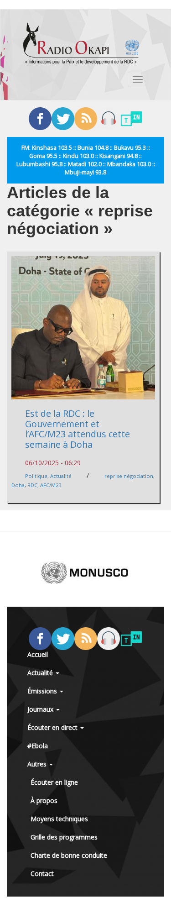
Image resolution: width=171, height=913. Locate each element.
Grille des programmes (64, 837)
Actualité (61, 475)
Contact (42, 873)
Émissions (43, 691)
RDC (32, 485)
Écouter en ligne (54, 782)
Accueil (37, 654)
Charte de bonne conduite (69, 855)
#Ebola (37, 745)
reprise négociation (128, 475)
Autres (37, 764)
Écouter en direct (53, 727)
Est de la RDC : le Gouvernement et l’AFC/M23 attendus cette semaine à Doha (77, 429)
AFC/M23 (50, 485)
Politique (36, 475)
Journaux (41, 709)
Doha (18, 485)
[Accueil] (81, 43)
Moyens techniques (59, 818)
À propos (44, 800)
